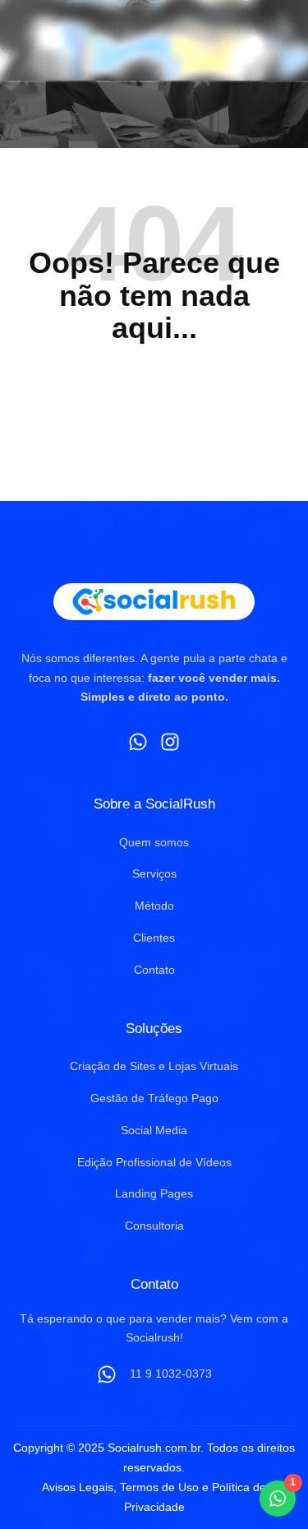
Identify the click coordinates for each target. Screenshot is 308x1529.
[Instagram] (171, 742)
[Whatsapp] (138, 742)
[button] (274, 40)
